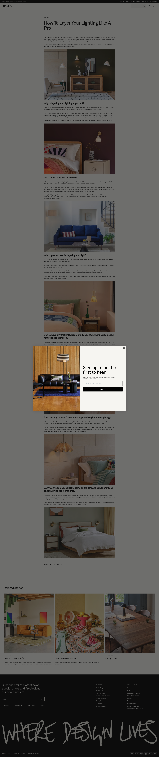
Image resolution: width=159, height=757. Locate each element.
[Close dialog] (124, 348)
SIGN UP (102, 389)
